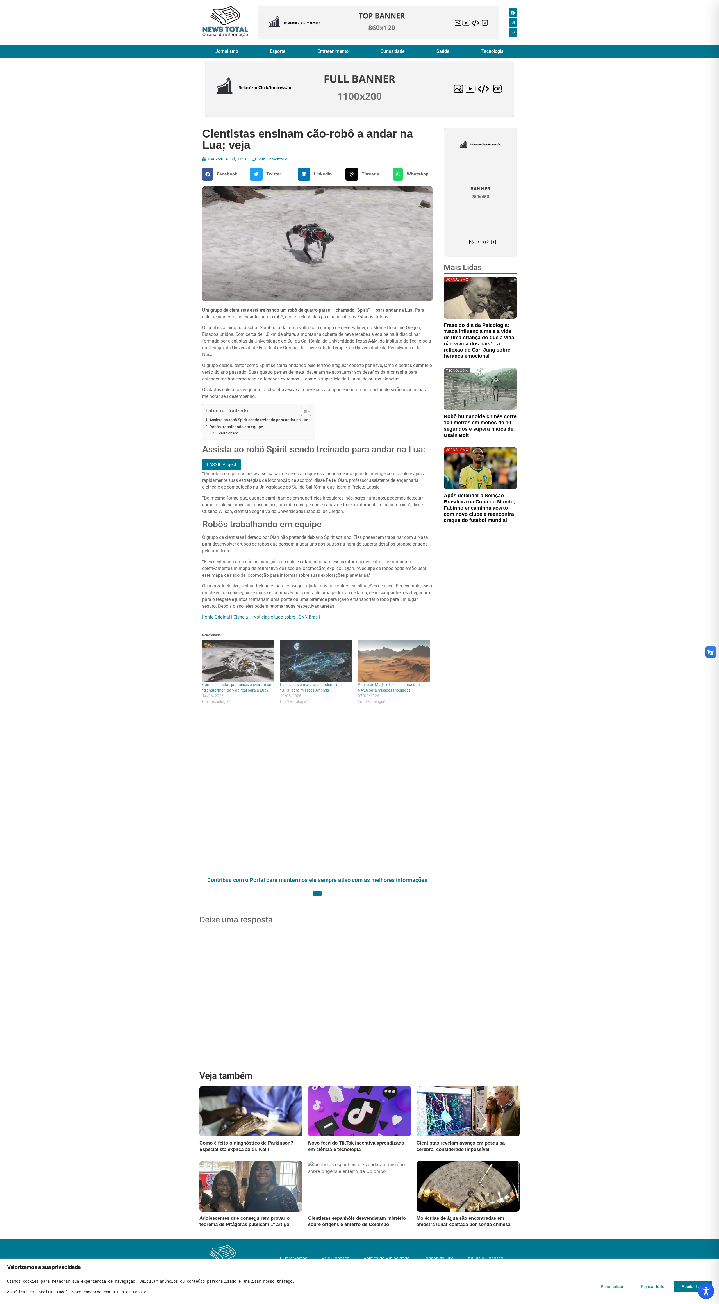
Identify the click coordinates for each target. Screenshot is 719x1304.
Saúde (442, 51)
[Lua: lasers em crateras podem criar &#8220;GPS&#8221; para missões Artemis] (316, 661)
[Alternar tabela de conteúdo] (303, 411)
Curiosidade (393, 51)
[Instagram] (513, 22)
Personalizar (612, 1286)
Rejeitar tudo (652, 1286)
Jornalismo (226, 51)
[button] (222, 174)
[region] (359, 1281)
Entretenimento (333, 51)
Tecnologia (492, 51)
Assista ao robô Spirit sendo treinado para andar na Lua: (260, 420)
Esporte (277, 51)
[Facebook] (513, 12)
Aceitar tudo (693, 1286)
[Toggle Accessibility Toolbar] (706, 1291)
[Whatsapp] (513, 32)
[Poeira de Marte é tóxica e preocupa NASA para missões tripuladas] (394, 661)
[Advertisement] (317, 789)
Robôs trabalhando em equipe (236, 427)
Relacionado (228, 433)
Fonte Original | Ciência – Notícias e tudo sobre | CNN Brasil (261, 617)
